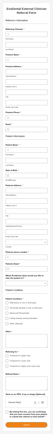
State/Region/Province (14, 226)
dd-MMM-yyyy (11, 180)
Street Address (11, 76)
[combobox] (26, 242)
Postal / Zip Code (12, 107)
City (7, 97)
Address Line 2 (11, 87)
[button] (35, 402)
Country (8, 247)
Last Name (10, 49)
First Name (10, 39)
